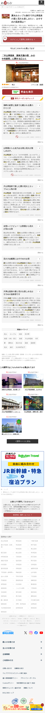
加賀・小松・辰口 (10, 338)
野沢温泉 (34, 560)
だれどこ (13, 618)
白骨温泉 (4, 564)
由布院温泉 (19, 608)
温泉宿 (33, 343)
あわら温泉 (4, 576)
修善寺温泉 (34, 568)
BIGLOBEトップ (8, 693)
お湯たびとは (12, 616)
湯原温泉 (34, 592)
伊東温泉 (19, 568)
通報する (40, 142)
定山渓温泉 (4, 541)
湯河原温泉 (4, 568)
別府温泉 (4, 596)
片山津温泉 (29, 338)
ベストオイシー (14, 621)
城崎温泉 (34, 580)
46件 (41, 85)
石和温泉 (34, 564)
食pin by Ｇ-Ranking (34, 623)
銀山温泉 (19, 552)
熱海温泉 (34, 608)
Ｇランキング (5, 618)
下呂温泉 (34, 576)
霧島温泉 (34, 596)
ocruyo (20, 618)
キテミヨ (5, 621)
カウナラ (37, 621)
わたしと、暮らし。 (35, 618)
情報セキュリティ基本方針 (12, 688)
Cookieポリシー (8, 683)
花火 (5, 347)
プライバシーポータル (28, 678)
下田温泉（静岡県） (7, 572)
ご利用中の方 (8, 660)
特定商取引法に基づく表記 (26, 683)
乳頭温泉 (19, 545)
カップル (13, 334)
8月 (36, 338)
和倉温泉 (19, 572)
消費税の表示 (19, 668)
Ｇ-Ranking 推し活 (23, 623)
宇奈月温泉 (19, 576)
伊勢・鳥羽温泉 (21, 604)
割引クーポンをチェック (24, 98)
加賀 (20, 338)
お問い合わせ (7, 668)
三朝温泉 (34, 588)
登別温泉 (19, 541)
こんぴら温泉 (20, 588)
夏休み (10, 343)
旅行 (11, 347)
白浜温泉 (19, 584)
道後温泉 (4, 588)
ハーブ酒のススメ (21, 625)
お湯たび (25, 618)
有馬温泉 (4, 584)
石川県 (27, 334)
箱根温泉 (4, 604)
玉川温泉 (19, 600)
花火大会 (19, 343)
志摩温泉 (34, 604)
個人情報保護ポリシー (10, 678)
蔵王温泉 (4, 552)
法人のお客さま (9, 648)
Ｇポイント (31, 616)
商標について (28, 688)
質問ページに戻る (23, 441)
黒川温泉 (19, 596)
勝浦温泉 (34, 584)
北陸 (20, 334)
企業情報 (6, 654)
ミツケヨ (5, 623)
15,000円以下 (20, 347)
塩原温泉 (19, 560)
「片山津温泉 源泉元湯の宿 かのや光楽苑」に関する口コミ (18, 57)
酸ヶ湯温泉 (4, 600)
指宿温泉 (4, 612)
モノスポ (22, 621)
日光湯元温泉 (35, 600)
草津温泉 (34, 552)
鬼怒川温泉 (4, 560)
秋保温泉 (19, 549)
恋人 (5, 334)
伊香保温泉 (4, 557)
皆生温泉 (19, 592)
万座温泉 (19, 557)
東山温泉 (34, 549)
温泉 (26, 343)
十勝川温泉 (34, 541)
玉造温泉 (4, 592)
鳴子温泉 (34, 545)
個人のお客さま (9, 642)
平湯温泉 (4, 580)
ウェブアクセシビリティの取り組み (15, 673)
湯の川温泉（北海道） (6, 546)
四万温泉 (34, 557)
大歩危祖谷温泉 (6, 608)
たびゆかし (13, 623)
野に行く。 (30, 621)
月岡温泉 (19, 564)
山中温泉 (34, 572)
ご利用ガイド (22, 616)
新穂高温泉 (19, 580)
